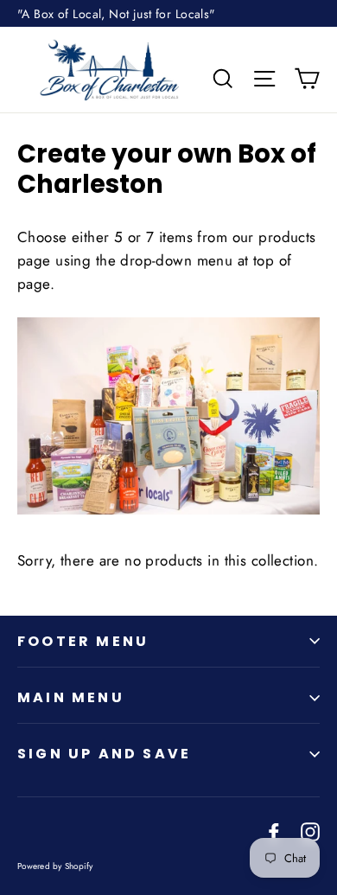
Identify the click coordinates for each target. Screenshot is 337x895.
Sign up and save (104, 754)
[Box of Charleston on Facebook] (273, 830)
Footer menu (83, 641)
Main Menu (70, 697)
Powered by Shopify (55, 866)
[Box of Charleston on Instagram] (310, 830)
